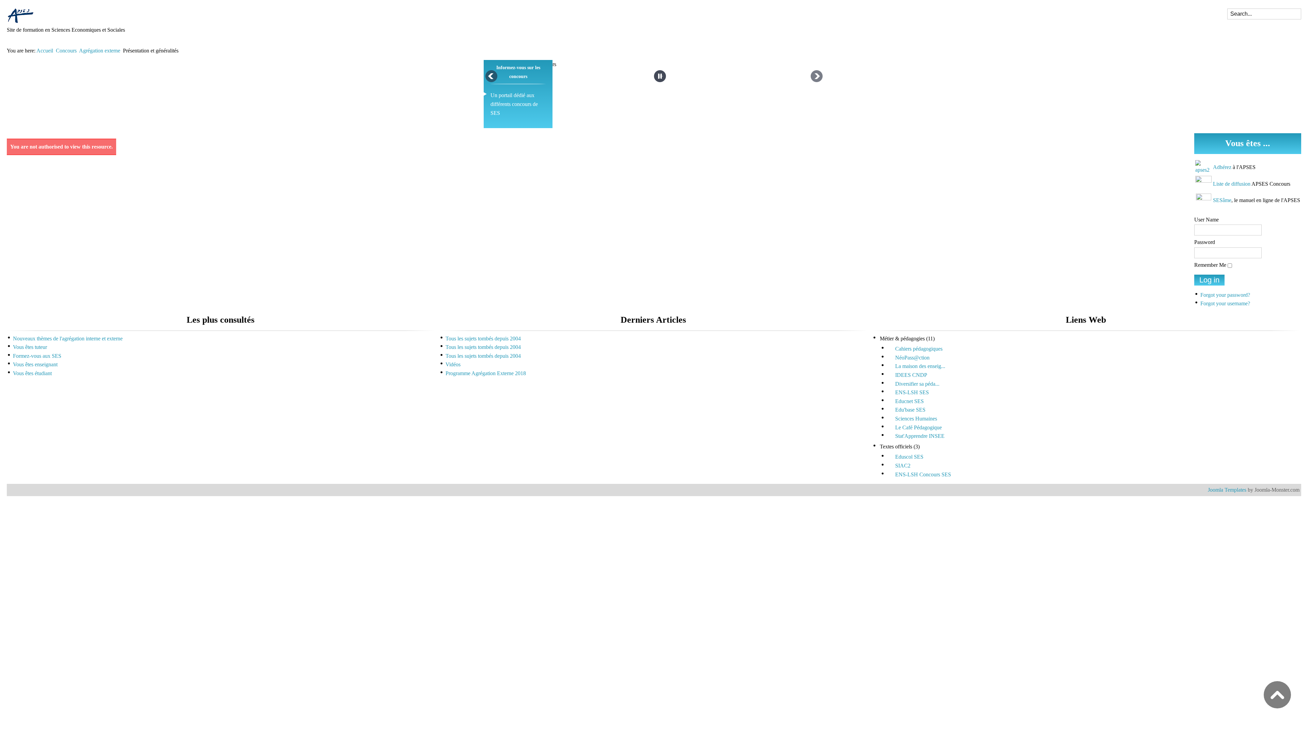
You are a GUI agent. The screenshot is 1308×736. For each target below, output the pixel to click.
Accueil (44, 50)
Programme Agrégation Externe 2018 (486, 373)
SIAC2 (902, 466)
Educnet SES (909, 401)
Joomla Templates (1227, 490)
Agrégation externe (99, 50)
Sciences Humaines (916, 418)
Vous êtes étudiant (32, 373)
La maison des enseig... (920, 366)
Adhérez (1222, 167)
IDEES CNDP (911, 375)
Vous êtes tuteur (30, 347)
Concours (66, 50)
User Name (1206, 220)
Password (1204, 242)
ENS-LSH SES (912, 392)
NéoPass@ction (912, 358)
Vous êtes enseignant (35, 364)
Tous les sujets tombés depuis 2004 (483, 338)
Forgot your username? (1225, 303)
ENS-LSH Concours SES (923, 474)
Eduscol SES (909, 457)
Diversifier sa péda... (917, 384)
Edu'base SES (910, 410)
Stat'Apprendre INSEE (920, 436)
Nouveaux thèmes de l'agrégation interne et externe (68, 338)
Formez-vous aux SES (37, 356)
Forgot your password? (1225, 295)
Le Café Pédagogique (918, 427)
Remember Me (1210, 265)
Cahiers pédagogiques (919, 349)
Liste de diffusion (1231, 184)
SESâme (1222, 200)
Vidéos (453, 364)
